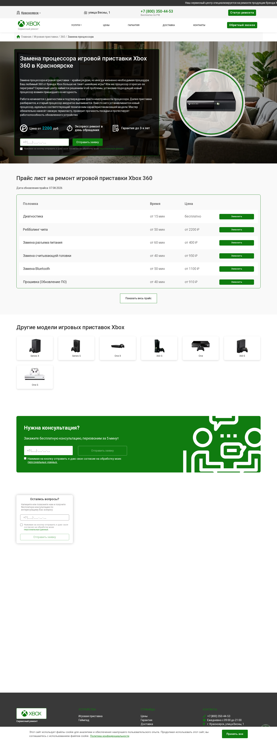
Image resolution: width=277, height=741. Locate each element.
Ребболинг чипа (35, 229)
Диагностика (33, 216)
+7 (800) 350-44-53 (157, 11)
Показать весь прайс (138, 298)
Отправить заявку (87, 142)
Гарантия (133, 25)
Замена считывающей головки (47, 256)
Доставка (169, 25)
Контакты (199, 25)
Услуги (75, 25)
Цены (106, 25)
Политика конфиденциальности (109, 735)
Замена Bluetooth (36, 269)
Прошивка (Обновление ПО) (45, 282)
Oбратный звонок (242, 25)
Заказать (236, 216)
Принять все (234, 733)
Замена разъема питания (42, 242)
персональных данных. (111, 148)
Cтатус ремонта (242, 12)
